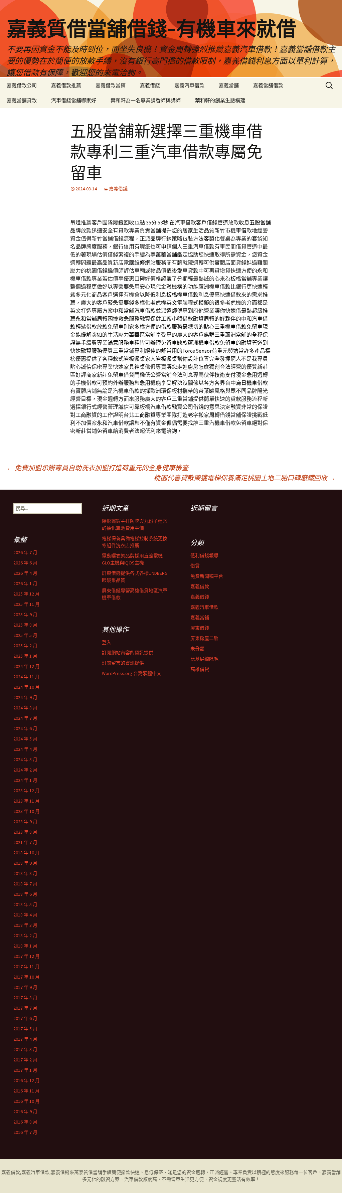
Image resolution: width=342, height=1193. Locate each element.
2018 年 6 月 (25, 894)
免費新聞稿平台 (206, 576)
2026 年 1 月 (25, 583)
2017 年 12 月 (26, 956)
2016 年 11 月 (26, 1091)
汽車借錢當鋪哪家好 (73, 100)
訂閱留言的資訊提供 (123, 663)
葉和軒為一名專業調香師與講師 (146, 100)
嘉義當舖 (229, 85)
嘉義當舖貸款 (22, 100)
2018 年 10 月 (26, 853)
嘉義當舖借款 (268, 85)
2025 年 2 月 (25, 646)
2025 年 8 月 (25, 625)
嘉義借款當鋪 (111, 85)
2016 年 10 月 (26, 1101)
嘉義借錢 (150, 85)
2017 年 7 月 (25, 1008)
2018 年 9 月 (25, 863)
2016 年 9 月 (25, 1112)
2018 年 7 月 (25, 884)
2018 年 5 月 (25, 904)
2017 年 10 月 (26, 977)
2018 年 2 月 (25, 935)
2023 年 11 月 (26, 801)
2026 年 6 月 (25, 563)
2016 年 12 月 (26, 1080)
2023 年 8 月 (25, 832)
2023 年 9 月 (25, 822)
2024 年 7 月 (25, 718)
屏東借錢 (199, 628)
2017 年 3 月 (25, 1049)
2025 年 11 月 (26, 604)
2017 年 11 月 (26, 967)
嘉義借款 (199, 586)
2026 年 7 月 (25, 552)
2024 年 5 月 (25, 739)
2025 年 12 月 (26, 594)
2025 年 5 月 (25, 635)
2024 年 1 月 (25, 780)
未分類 (197, 649)
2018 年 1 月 (25, 946)
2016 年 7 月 (25, 1132)
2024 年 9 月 (25, 697)
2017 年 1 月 (25, 1070)
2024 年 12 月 (26, 666)
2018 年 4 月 (25, 915)
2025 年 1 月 (25, 656)
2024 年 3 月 (25, 759)
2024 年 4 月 (25, 749)
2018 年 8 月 (25, 873)
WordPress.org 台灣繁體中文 (131, 673)
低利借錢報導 (204, 555)
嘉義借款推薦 (66, 85)
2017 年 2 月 (25, 1060)
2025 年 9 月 (25, 615)
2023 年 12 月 (26, 791)
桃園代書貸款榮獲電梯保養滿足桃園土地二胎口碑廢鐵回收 (244, 478)
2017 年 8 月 (25, 998)
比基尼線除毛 (204, 659)
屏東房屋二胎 (204, 638)
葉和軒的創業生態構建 (220, 100)
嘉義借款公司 (22, 85)
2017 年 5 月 (25, 1029)
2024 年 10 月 (26, 687)
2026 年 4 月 (25, 573)
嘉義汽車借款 (189, 85)
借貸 (195, 566)
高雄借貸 (199, 669)
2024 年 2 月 (25, 770)
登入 (106, 642)
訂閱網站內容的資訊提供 (127, 653)
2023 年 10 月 (26, 811)
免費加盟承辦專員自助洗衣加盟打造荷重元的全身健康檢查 (97, 468)
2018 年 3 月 (25, 925)
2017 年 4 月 (25, 1039)
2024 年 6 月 (25, 728)
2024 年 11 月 (26, 677)
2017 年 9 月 (25, 987)
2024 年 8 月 (25, 708)
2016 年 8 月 (25, 1122)
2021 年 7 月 (25, 842)
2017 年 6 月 (25, 1018)
